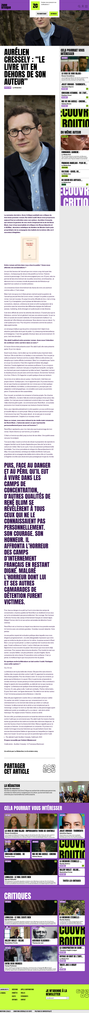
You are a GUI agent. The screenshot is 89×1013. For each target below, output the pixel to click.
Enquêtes (15, 993)
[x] (87, 991)
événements (24, 996)
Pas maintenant (41, 14)
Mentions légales (5, 1011)
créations (15, 990)
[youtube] (82, 995)
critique (46, 215)
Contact (23, 1000)
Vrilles (23, 993)
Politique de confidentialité (43, 1011)
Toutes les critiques (72, 880)
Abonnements (4, 989)
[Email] (87, 995)
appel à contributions (27, 990)
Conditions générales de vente (22, 1011)
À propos (3, 993)
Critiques (14, 1000)
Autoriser (54, 14)
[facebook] (82, 991)
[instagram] (78, 991)
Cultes (14, 996)
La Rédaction (17, 88)
